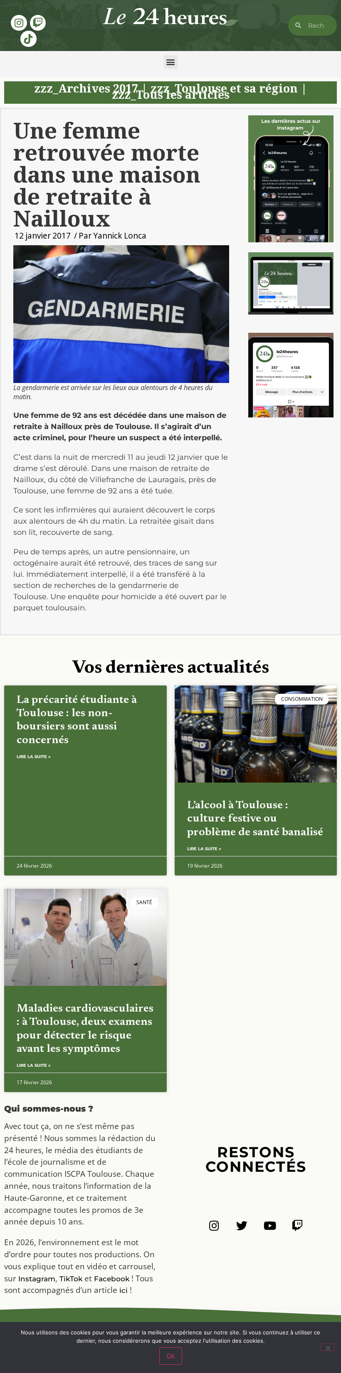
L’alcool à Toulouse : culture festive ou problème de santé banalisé (255, 819)
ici (123, 1290)
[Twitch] (38, 23)
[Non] (328, 1347)
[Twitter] (241, 1225)
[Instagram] (19, 23)
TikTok (70, 1279)
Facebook (111, 1279)
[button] (171, 62)
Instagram (36, 1279)
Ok (170, 1356)
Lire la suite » (34, 756)
